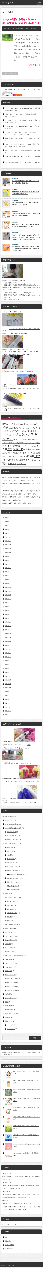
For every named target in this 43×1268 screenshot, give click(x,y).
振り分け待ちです (10, 940)
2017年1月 (8, 629)
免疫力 (38, 449)
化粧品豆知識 (8, 971)
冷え (10, 452)
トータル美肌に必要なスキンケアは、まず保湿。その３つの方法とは (20, 21)
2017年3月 (8, 622)
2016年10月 (8, 641)
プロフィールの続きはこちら (10, 299)
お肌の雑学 (10, 847)
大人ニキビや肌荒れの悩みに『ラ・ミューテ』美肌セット (19, 802)
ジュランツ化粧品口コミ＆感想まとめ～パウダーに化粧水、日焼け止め (25, 182)
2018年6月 (8, 568)
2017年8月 (8, 602)
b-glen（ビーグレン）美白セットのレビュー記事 (16, 1176)
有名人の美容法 (18, 460)
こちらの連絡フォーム (34, 1052)
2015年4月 (8, 710)
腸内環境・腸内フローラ (14, 878)
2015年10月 (8, 687)
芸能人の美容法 (9, 816)
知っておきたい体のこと (12, 843)
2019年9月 (8, 517)
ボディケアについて (10, 963)
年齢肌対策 (8, 994)
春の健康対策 (13, 889)
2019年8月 (8, 521)
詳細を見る (33, 65)
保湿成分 (27, 449)
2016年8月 (8, 649)
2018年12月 (8, 544)
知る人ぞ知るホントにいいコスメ (14, 924)
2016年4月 (8, 664)
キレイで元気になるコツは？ (13, 828)
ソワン (29, 745)
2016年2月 (8, 672)
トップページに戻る (10, 73)
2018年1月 (8, 583)
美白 (14, 464)
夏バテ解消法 (11, 859)
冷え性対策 (10, 851)
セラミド (17, 439)
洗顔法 (9, 920)
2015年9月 (8, 691)
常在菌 (20, 456)
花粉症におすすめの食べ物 (16, 874)
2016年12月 (8, 633)
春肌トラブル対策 (12, 986)
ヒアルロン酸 (6, 443)
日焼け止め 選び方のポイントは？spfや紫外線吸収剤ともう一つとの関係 (26, 214)
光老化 (33, 449)
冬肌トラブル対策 (12, 978)
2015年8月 (8, 695)
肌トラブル (21, 464)
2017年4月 (8, 618)
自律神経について (12, 882)
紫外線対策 (8, 1005)
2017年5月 (8, 614)
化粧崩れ (17, 452)
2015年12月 (8, 680)
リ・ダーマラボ (26, 446)
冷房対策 (9, 855)
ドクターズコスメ (26, 439)
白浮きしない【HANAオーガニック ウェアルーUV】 (24, 351)
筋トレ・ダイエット (12, 866)
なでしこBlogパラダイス (9, 1224)
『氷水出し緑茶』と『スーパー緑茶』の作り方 (24, 1194)
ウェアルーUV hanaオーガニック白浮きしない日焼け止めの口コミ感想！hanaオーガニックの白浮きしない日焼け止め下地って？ (26, 237)
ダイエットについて (12, 835)
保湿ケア (18, 449)
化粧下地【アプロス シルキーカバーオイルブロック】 (19, 763)
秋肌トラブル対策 (12, 990)
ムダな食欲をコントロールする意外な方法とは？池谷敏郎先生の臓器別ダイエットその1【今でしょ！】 (25, 248)
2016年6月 (8, 656)
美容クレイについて (10, 1013)
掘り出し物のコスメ (10, 998)
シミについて (11, 1029)
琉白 (4, 463)
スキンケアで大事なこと (12, 897)
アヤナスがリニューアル (32, 781)
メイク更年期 (12, 445)
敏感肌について (9, 820)
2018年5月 (8, 571)
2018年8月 (8, 560)
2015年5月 (8, 707)
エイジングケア (11, 431)
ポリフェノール (17, 443)
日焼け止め (10, 1009)
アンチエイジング (27, 428)
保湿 (9, 449)
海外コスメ (37, 460)
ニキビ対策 (8, 959)
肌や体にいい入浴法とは (14, 839)
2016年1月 (8, 676)
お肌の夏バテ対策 (14, 886)
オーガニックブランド (26, 431)
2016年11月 (8, 637)
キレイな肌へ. (7, 2)
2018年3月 (8, 579)
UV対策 (22, 424)
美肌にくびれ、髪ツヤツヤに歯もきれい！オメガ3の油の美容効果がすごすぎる (25, 225)
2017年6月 (8, 610)
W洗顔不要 (28, 424)
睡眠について (11, 862)
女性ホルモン (12, 456)
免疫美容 (4, 453)
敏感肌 (30, 456)
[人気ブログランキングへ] (17, 95)
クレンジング (11, 905)
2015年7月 (8, 699)
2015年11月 (8, 684)
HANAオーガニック (10, 424)
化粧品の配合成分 (12, 913)
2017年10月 (8, 595)
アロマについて (11, 832)
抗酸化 (25, 456)
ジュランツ (22, 434)
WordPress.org (9, 1248)
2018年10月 (8, 552)
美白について (8, 1021)
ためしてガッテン (15, 428)
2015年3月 (8, 714)
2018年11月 (8, 548)
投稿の (8, 1241)
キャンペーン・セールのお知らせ (14, 955)
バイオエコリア (36, 439)
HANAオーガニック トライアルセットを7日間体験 (18, 371)
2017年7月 (8, 606)
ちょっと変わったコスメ (12, 936)
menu (39, 2)
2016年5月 (8, 660)
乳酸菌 (34, 446)
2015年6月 (8, 703)
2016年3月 (8, 668)
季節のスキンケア (10, 974)
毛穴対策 (29, 460)
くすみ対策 (10, 1025)
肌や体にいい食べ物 (12, 870)
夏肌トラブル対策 (12, 982)
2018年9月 (8, 556)
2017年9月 (8, 598)
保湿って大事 (19, 28)
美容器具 (7, 1017)
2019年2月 (8, 537)
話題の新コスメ (9, 932)
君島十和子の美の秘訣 (31, 453)
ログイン (7, 1237)
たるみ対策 (8, 944)
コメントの (9, 1245)
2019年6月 (8, 525)
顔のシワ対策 (11, 951)
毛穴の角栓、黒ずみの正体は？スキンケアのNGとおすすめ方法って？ (25, 193)
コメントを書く (32, 28)
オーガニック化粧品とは (12, 824)
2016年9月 (8, 645)
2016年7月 (8, 653)
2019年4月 (8, 533)
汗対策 (6, 1002)
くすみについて (11, 901)
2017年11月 (8, 591)
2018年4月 (8, 575)
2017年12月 (8, 587)
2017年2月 (8, 626)
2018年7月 (8, 564)
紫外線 (10, 464)
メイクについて (9, 967)
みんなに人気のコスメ (11, 928)
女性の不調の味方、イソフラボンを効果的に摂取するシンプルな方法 (25, 204)
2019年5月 (8, 529)
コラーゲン (12, 435)
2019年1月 (8, 541)
